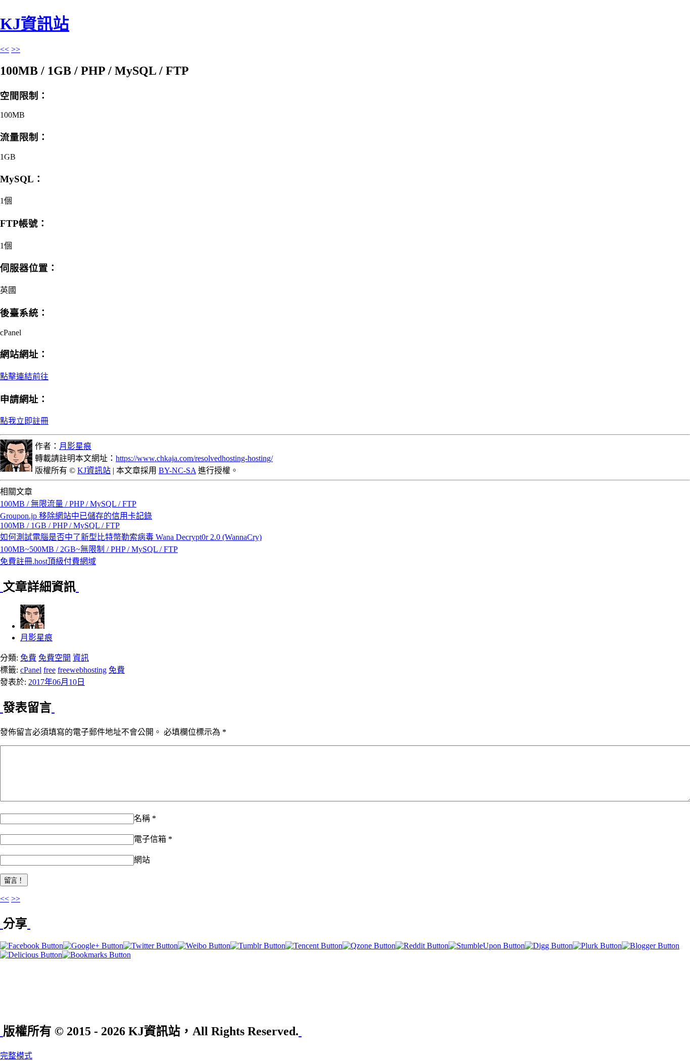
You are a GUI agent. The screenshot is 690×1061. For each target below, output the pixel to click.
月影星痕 (75, 446)
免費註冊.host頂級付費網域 (48, 561)
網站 (142, 859)
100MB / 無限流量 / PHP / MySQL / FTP (68, 503)
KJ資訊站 (34, 24)
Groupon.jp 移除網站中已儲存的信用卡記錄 (76, 516)
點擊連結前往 (24, 376)
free (49, 670)
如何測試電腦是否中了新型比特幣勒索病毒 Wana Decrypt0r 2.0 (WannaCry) (131, 537)
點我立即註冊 (24, 421)
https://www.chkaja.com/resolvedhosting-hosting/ (194, 458)
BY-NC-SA (177, 470)
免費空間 (54, 657)
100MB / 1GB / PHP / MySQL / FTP (60, 525)
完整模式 (16, 1055)
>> (15, 49)
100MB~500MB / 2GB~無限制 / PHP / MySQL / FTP (89, 549)
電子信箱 (150, 839)
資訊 (81, 657)
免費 (28, 657)
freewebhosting (82, 670)
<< (4, 49)
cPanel (30, 670)
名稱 (142, 818)
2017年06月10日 (56, 682)
